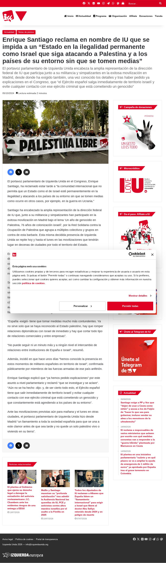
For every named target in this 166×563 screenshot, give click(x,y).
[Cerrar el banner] (152, 255)
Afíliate (133, 16)
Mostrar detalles (138, 295)
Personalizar (81, 305)
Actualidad (84, 16)
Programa (100, 16)
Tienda (158, 16)
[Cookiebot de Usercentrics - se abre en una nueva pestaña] (131, 254)
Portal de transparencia (47, 539)
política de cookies (33, 283)
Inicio (70, 16)
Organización (119, 16)
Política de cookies (24, 539)
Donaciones (146, 16)
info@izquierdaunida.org (37, 544)
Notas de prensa (26, 32)
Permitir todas (130, 305)
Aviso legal (7, 539)
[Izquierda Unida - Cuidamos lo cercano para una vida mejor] (14, 16)
